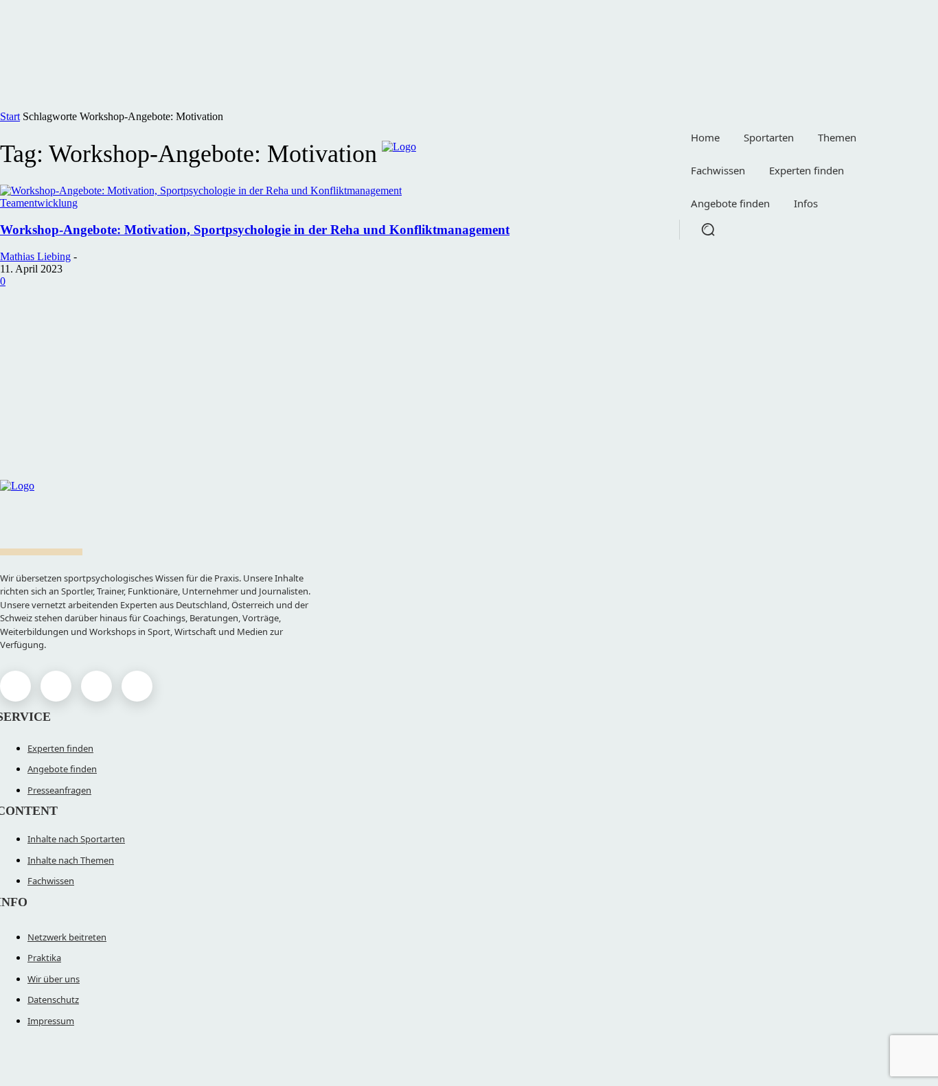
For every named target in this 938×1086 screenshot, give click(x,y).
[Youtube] (137, 686)
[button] (708, 229)
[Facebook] (15, 686)
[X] (96, 686)
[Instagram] (56, 686)
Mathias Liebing (35, 256)
